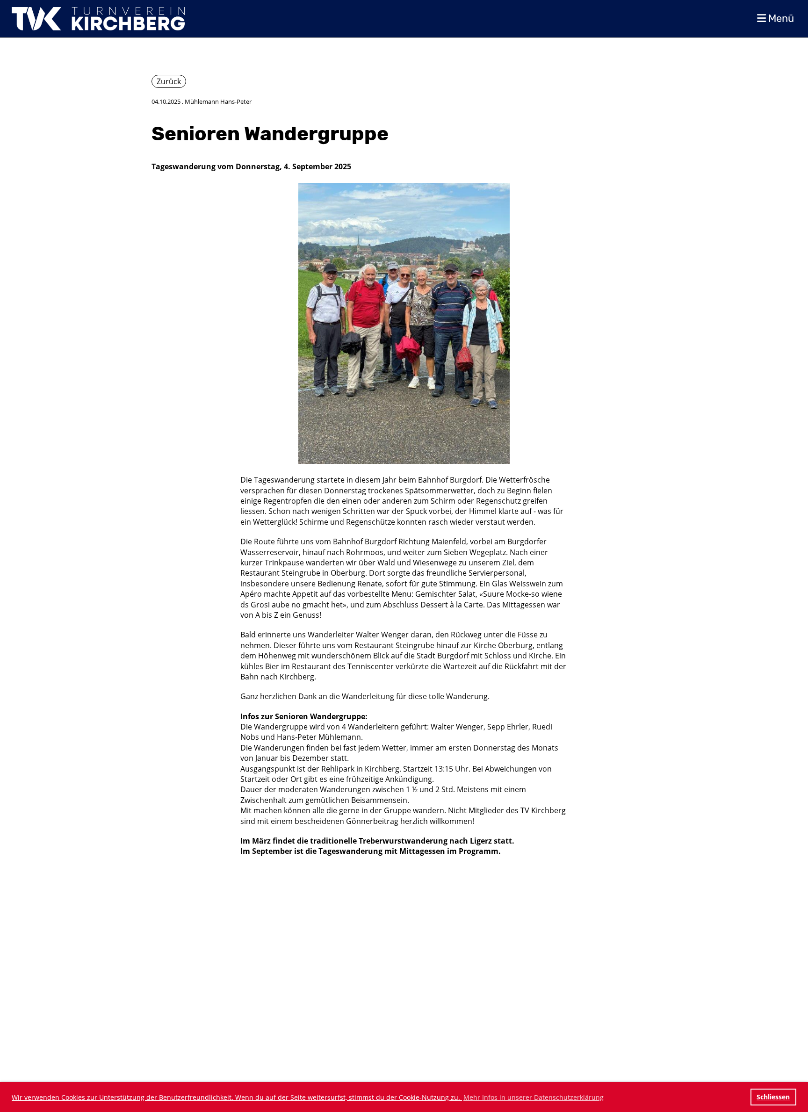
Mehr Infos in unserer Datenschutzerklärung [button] (533, 1097)
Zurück (169, 81)
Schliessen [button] (773, 1096)
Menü (780, 18)
